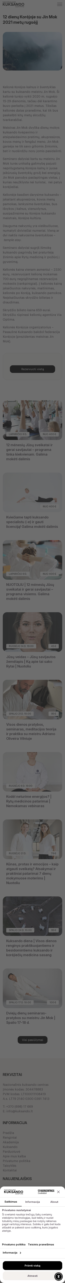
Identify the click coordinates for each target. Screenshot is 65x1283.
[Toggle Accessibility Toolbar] (58, 1276)
